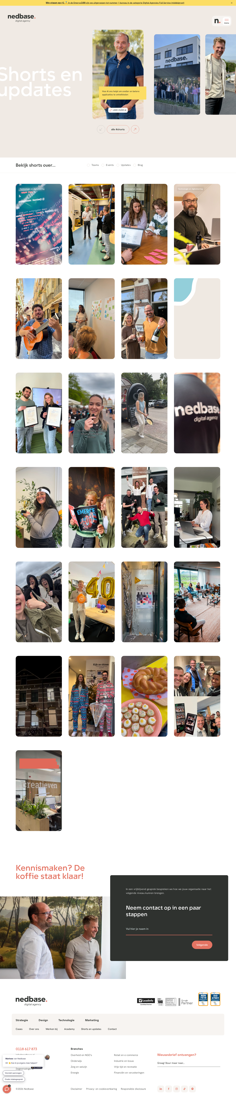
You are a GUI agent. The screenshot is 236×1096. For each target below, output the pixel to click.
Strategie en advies (81, 189)
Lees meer (178, 106)
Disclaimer (76, 1088)
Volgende (202, 944)
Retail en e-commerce (126, 1055)
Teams (95, 165)
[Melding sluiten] (231, 3)
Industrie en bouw (124, 1060)
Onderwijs (76, 1060)
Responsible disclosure (133, 1088)
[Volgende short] (135, 129)
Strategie (22, 1020)
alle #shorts (118, 129)
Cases (19, 1029)
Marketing (92, 1020)
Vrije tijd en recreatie (125, 1066)
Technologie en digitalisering (108, 35)
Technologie (66, 1020)
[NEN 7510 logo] (203, 999)
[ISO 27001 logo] (215, 999)
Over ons (34, 1029)
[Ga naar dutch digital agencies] (171, 1002)
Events (110, 165)
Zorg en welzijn (79, 1066)
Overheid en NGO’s (81, 1055)
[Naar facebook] (168, 1088)
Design (43, 1020)
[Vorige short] (101, 129)
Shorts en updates (91, 1029)
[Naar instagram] (176, 1088)
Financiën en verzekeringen (129, 1072)
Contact (112, 1029)
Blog (140, 165)
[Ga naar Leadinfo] (146, 1002)
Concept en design (133, 189)
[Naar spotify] (192, 1088)
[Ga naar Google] (186, 1002)
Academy (69, 1029)
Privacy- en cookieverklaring (101, 1088)
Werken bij (51, 1029)
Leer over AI (119, 110)
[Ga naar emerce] (160, 1002)
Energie (75, 1072)
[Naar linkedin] (160, 1088)
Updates (126, 165)
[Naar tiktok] (184, 1088)
